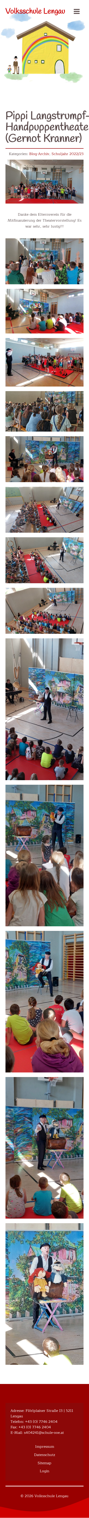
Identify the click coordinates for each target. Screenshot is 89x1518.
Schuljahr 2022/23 (68, 154)
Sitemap (44, 1463)
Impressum (44, 1447)
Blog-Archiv (39, 154)
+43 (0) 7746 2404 (41, 1421)
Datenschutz (44, 1455)
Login (44, 1471)
